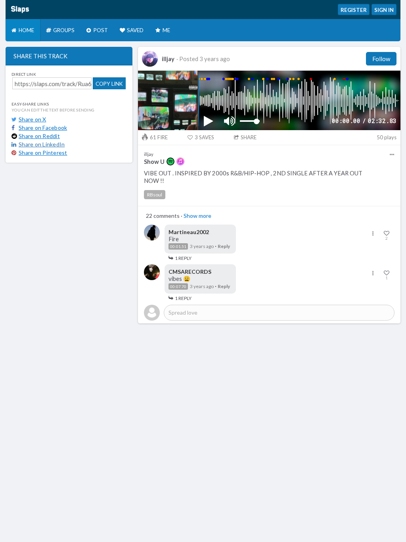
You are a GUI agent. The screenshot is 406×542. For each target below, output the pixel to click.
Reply (224, 246)
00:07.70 (178, 286)
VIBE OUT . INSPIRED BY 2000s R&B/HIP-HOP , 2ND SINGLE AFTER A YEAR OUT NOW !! (253, 177)
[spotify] (170, 161)
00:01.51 (178, 246)
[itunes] (180, 161)
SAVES (204, 137)
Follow (381, 58)
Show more (197, 215)
